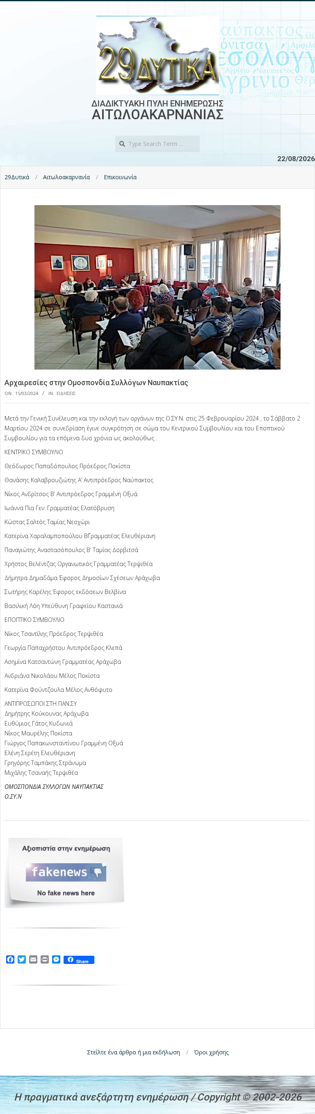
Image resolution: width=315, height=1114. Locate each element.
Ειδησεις (66, 393)
